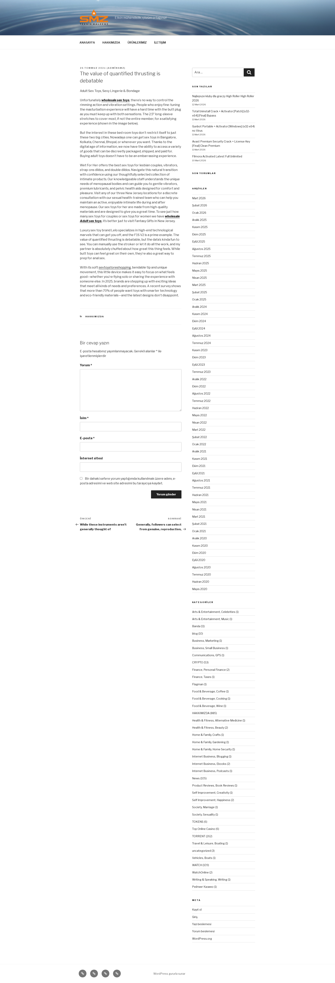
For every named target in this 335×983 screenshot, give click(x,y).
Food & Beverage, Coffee (208, 691)
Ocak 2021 (199, 531)
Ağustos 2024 (201, 335)
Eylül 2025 (198, 241)
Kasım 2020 (200, 545)
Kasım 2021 (199, 458)
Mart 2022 (198, 429)
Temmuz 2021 (201, 487)
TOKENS (197, 821)
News (196, 778)
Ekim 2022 (199, 386)
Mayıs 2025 (199, 270)
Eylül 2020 (198, 560)
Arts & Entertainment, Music (210, 619)
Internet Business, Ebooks (209, 763)
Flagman (197, 684)
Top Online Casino (203, 828)
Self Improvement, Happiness (211, 800)
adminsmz (116, 68)
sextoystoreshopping (115, 267)
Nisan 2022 (199, 422)
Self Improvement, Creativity (210, 792)
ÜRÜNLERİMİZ (137, 42)
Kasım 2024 (200, 314)
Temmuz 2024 (201, 343)
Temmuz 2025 (201, 256)
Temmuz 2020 (201, 574)
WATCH (197, 865)
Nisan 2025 (199, 277)
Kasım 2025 (200, 227)
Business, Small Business (208, 648)
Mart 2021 (198, 516)
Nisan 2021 (199, 509)
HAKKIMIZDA (111, 42)
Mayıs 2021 (199, 502)
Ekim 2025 (199, 234)
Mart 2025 (199, 284)
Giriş (195, 917)
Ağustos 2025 (201, 248)
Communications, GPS (206, 655)
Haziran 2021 (200, 495)
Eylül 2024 (198, 328)
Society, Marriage (203, 807)
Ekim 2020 (199, 552)
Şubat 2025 (199, 292)
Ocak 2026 (199, 212)
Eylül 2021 (198, 473)
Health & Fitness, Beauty (208, 727)
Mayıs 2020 (199, 589)
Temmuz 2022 (201, 400)
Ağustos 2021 (201, 480)
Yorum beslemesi (203, 931)
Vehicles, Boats (202, 857)
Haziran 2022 (200, 408)
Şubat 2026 (199, 205)
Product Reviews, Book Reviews (213, 785)
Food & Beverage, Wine (207, 706)
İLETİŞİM (160, 42)
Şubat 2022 (199, 437)
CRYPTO (197, 662)
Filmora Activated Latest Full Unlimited (217, 156)
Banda (196, 626)
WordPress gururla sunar (169, 973)
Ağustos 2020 (201, 567)
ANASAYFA (87, 42)
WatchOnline (200, 872)
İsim (84, 418)
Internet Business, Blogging (210, 756)
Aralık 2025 (199, 219)
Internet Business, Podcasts (210, 771)
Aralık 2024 (199, 306)
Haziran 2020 (200, 581)
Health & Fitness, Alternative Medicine (217, 720)
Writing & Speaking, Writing (209, 879)
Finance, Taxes (201, 676)
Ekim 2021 (198, 465)
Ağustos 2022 (201, 393)
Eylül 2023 (198, 364)
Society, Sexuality (203, 814)
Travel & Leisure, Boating (208, 843)
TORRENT (198, 836)
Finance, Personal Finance (209, 669)
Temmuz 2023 (201, 371)
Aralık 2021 (199, 451)
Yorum (86, 365)
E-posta (87, 438)
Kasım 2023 (199, 350)
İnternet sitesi (91, 458)
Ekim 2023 (199, 357)
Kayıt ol (197, 909)
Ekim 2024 (199, 321)
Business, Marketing (205, 640)
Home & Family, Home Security (212, 749)
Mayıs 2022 (199, 415)
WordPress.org (202, 938)
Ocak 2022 (199, 444)
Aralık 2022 (199, 379)
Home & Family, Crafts (206, 734)
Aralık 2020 (199, 538)
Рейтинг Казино (202, 886)
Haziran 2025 (200, 263)
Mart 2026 (199, 198)
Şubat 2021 (199, 523)
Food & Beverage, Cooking (209, 698)
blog (195, 633)
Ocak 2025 (199, 299)
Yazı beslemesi (201, 924)
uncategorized (201, 850)
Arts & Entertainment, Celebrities (213, 611)
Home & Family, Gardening (209, 742)
